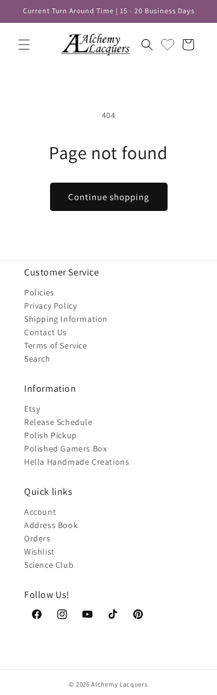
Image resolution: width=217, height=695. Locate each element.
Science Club (49, 564)
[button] (24, 44)
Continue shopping (108, 197)
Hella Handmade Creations (76, 461)
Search (37, 358)
